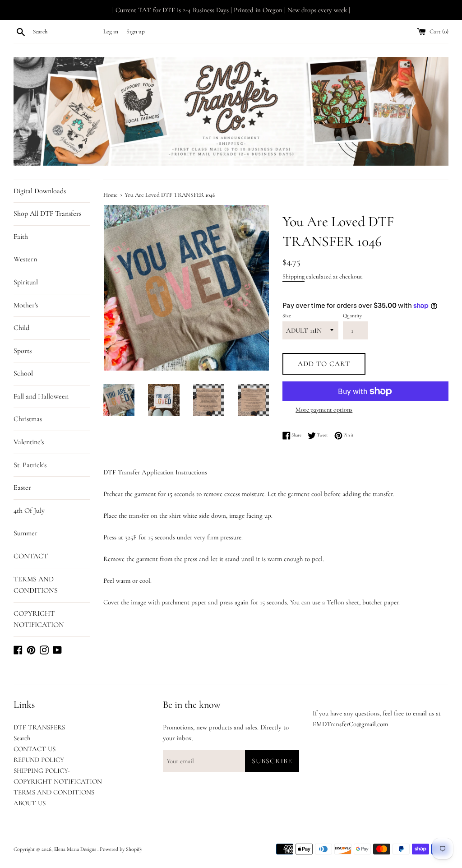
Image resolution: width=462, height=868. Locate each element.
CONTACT (31, 556)
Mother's (26, 305)
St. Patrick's (30, 464)
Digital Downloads (40, 190)
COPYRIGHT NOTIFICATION (39, 619)
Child (21, 327)
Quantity (352, 315)
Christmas (28, 418)
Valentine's (29, 441)
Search (22, 738)
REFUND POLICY (39, 760)
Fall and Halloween (41, 396)
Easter (22, 487)
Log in (110, 31)
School (23, 373)
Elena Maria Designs (75, 849)
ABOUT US (30, 803)
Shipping (293, 276)
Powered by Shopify (121, 849)
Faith (21, 236)
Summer (25, 533)
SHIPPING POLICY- (42, 770)
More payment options (324, 409)
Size (286, 315)
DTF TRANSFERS (39, 727)
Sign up (135, 31)
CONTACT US (34, 749)
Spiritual (26, 282)
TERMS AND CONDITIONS (36, 585)
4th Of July (29, 510)
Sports (23, 350)
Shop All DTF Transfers (47, 213)
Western (25, 259)
